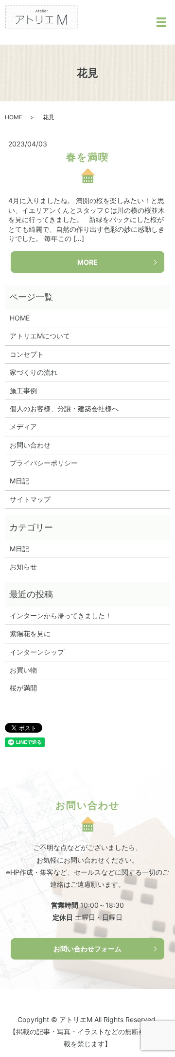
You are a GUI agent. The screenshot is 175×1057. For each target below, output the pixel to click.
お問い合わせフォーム (87, 949)
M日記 (19, 481)
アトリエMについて (40, 336)
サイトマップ (30, 499)
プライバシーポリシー (44, 463)
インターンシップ (37, 652)
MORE (87, 262)
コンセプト (27, 354)
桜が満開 (23, 688)
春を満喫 (87, 157)
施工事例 (23, 390)
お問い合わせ (30, 445)
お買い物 (23, 670)
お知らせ (23, 566)
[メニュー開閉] (161, 22)
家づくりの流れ (33, 372)
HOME (13, 117)
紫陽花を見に (30, 633)
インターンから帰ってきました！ (61, 615)
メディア (23, 426)
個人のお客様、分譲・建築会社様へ (64, 408)
